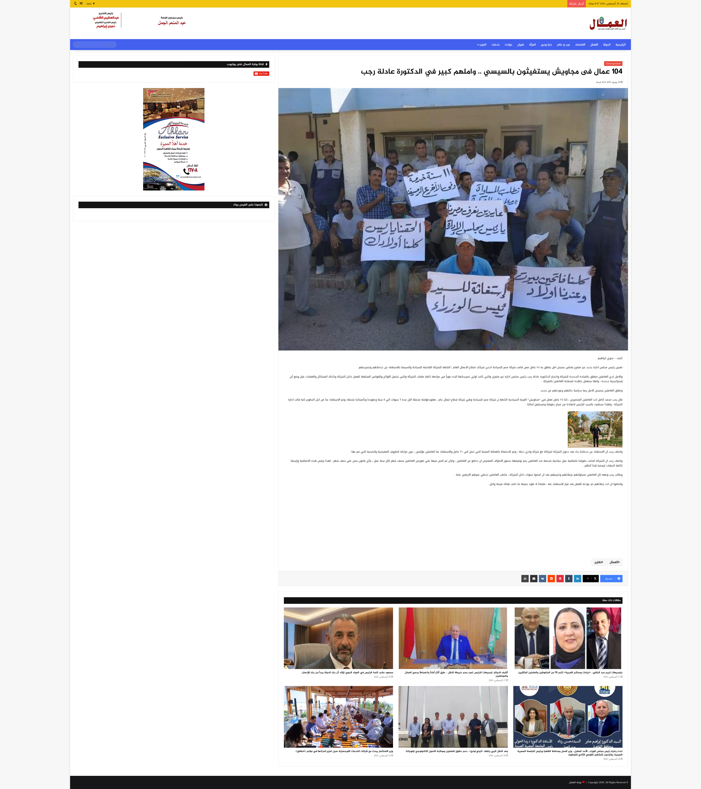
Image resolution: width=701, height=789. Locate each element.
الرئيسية (621, 44)
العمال (594, 44)
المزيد (482, 44)
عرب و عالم (563, 44)
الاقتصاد (580, 44)
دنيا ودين (546, 44)
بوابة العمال (575, 782)
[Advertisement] (453, 526)
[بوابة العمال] (608, 23)
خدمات (496, 44)
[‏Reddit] (551, 578)
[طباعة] (525, 578)
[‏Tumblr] (568, 578)
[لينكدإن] (577, 578)
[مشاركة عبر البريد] (533, 578)
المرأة (532, 44)
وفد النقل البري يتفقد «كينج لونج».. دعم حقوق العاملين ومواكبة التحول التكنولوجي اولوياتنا (457, 751)
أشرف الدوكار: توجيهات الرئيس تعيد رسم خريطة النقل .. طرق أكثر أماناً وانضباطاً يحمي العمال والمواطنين (456, 674)
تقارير (598, 562)
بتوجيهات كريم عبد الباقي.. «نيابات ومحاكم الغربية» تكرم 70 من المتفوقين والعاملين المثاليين (570, 672)
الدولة (606, 44)
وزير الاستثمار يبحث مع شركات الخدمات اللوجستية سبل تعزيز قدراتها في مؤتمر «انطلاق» (344, 751)
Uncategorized (613, 63)
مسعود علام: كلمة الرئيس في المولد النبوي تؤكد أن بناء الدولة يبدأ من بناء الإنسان (347, 672)
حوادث (508, 44)
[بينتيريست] (560, 578)
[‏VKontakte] (542, 578)
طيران (520, 44)
